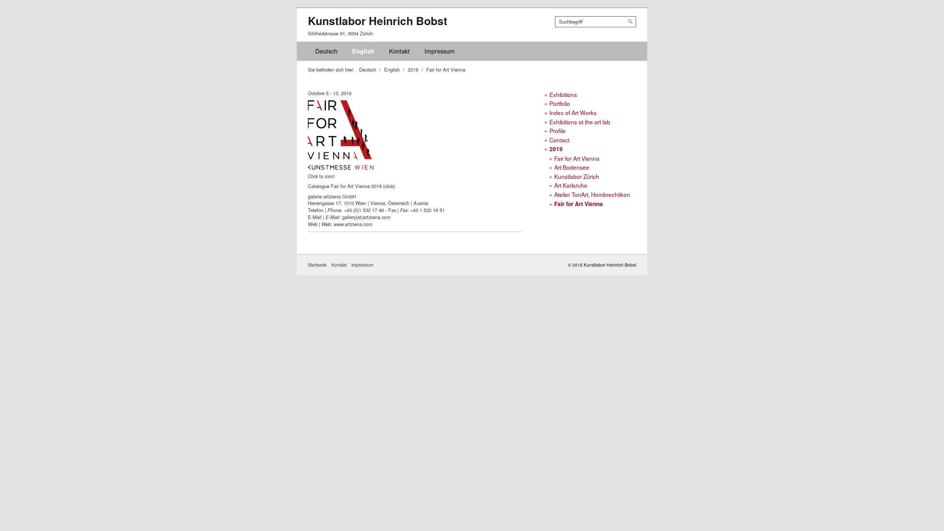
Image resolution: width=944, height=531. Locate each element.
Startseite (317, 265)
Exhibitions (563, 94)
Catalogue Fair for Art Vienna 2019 (345, 186)
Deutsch (326, 50)
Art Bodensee (571, 167)
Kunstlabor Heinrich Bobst (377, 20)
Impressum (439, 50)
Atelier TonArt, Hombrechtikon (592, 194)
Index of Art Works (573, 112)
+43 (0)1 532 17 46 (364, 210)
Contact (559, 140)
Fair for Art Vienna (577, 158)
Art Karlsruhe (570, 185)
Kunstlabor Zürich (576, 176)
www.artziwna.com (353, 224)
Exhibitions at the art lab (579, 122)
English (363, 50)
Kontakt (399, 50)
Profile (557, 130)
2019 (556, 149)
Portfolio (559, 103)
